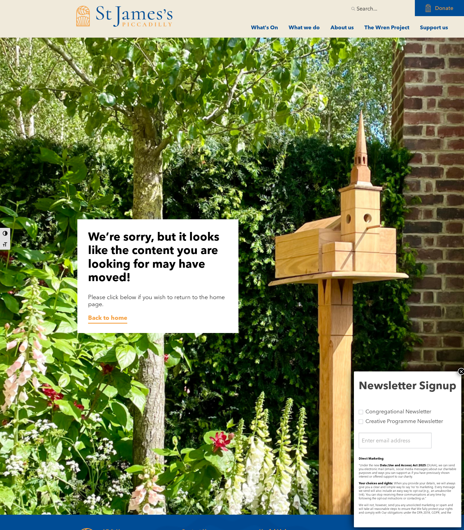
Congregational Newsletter (397, 411)
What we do (304, 27)
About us (342, 27)
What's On (264, 27)
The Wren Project (386, 27)
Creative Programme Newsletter (403, 421)
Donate (444, 8)
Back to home (107, 317)
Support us (434, 27)
